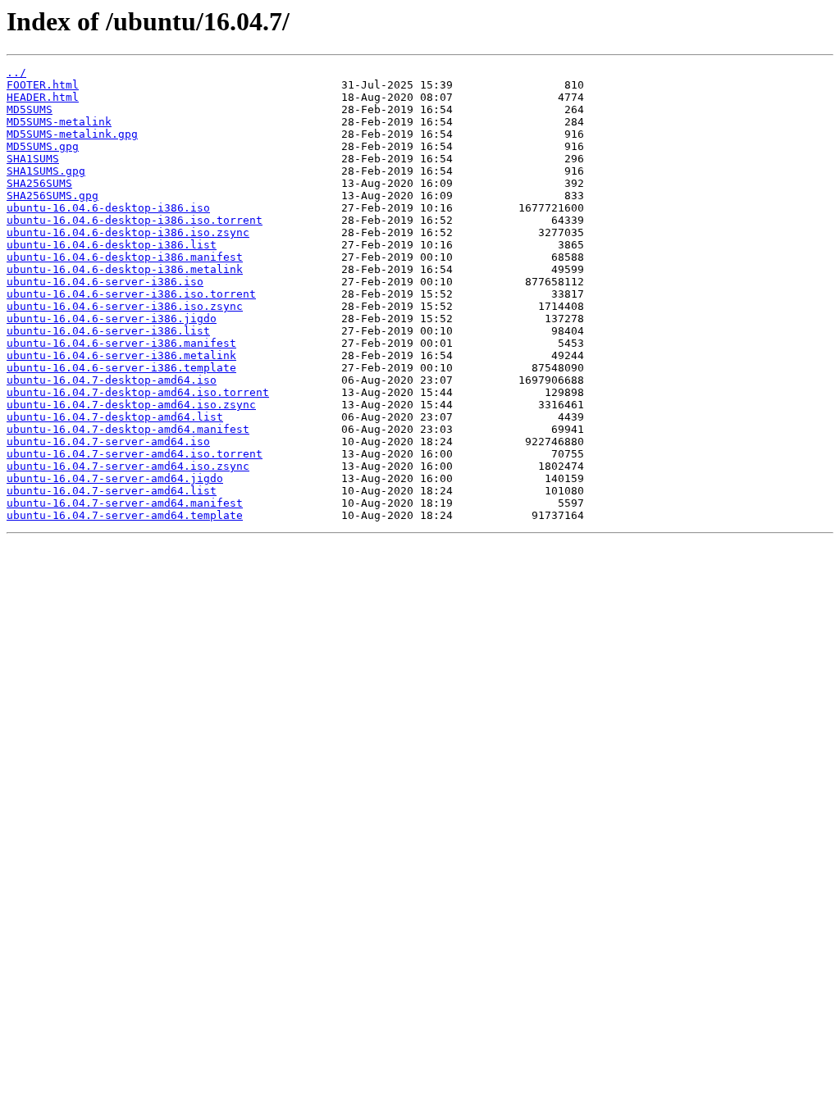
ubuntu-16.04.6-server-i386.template (121, 368)
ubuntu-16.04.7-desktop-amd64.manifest (128, 429)
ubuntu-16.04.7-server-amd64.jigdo (115, 478)
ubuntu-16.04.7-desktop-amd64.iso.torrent (138, 392)
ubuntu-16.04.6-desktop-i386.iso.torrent (134, 220)
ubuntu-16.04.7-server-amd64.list (112, 491)
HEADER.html (43, 97)
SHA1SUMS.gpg (46, 171)
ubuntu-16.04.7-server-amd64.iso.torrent (134, 454)
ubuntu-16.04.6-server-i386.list (108, 331)
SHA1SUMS (33, 159)
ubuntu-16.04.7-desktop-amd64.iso (112, 380)
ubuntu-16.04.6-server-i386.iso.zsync (125, 306)
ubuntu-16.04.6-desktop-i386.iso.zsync (128, 232)
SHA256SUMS (39, 183)
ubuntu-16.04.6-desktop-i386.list (112, 245)
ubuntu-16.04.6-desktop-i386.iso (108, 208)
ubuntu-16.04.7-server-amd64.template (125, 515)
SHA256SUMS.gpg (52, 195)
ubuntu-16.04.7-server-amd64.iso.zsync (128, 466)
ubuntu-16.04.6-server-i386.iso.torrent (131, 294)
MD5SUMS (29, 109)
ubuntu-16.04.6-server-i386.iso (105, 281)
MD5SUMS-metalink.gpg (72, 134)
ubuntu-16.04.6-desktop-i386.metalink (125, 269)
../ (16, 72)
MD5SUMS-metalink (59, 122)
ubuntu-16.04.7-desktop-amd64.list (115, 417)
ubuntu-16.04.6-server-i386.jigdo (112, 318)
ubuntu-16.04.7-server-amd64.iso (108, 441)
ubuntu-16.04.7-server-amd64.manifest (125, 503)
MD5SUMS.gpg (43, 146)
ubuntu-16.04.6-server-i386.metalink (121, 355)
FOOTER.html (43, 85)
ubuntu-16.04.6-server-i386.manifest (121, 343)
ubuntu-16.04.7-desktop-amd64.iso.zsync (131, 404)
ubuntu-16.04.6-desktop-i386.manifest (125, 257)
